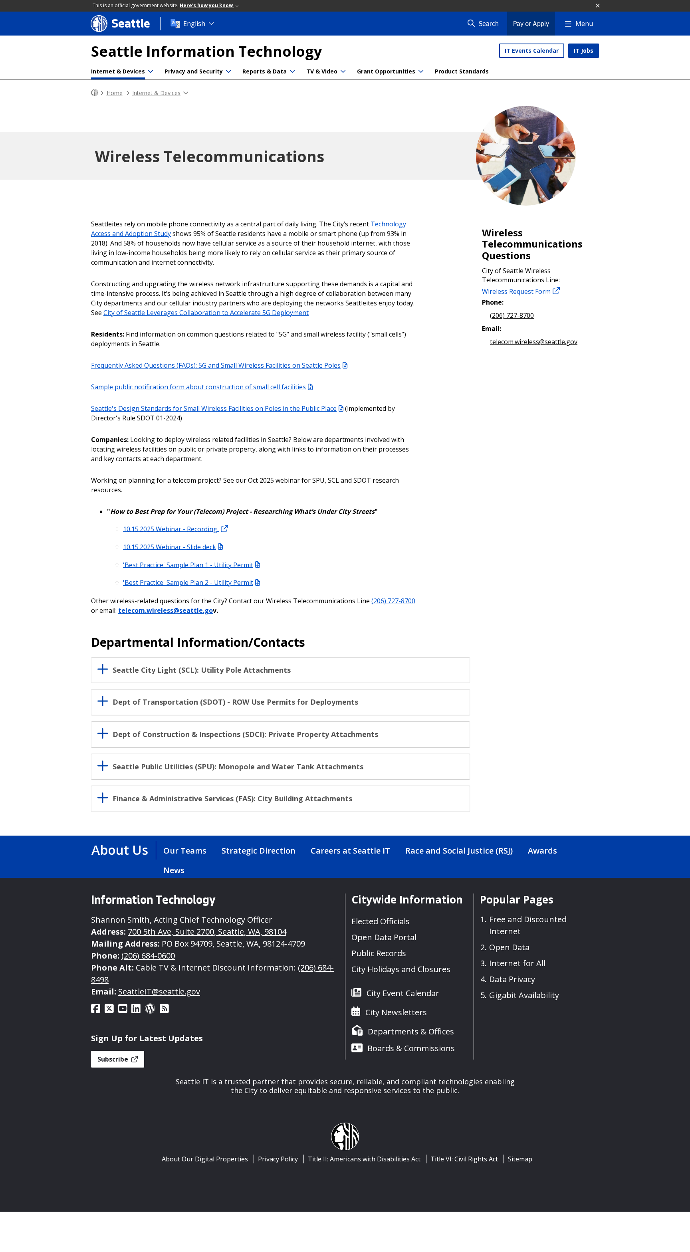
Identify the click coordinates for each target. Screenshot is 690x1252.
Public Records (378, 953)
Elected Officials (380, 921)
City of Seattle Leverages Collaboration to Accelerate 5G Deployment (206, 312)
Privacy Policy (278, 1159)
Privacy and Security (194, 71)
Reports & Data (264, 71)
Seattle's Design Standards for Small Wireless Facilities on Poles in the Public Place (214, 408)
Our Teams (184, 850)
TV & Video (321, 71)
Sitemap (520, 1159)
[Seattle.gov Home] (94, 93)
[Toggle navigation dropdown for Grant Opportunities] (421, 71)
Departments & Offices (411, 1031)
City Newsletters (396, 1012)
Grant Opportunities (386, 71)
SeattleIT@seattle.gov (159, 991)
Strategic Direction (258, 850)
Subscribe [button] (113, 1059)
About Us (119, 849)
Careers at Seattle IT (350, 850)
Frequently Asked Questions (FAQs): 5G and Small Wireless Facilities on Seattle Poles (216, 365)
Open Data (509, 947)
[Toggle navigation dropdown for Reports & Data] (292, 71)
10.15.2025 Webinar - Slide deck (169, 546)
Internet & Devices (118, 71)
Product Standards (462, 71)
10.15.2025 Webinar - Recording (171, 528)
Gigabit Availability (524, 995)
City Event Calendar (403, 993)
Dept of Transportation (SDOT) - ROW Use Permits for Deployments (235, 702)
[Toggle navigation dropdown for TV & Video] (343, 71)
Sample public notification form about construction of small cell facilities (198, 386)
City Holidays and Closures (400, 969)
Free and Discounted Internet (528, 925)
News (173, 870)
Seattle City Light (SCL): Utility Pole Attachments (202, 670)
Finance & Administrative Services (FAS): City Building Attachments (232, 798)
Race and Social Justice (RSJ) (459, 850)
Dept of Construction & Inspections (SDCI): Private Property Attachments (245, 734)
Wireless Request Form (516, 291)
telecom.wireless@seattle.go (165, 610)
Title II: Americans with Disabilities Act (364, 1159)
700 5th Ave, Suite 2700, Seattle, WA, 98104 (207, 931)
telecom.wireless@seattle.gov (533, 341)
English (194, 23)
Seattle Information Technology (206, 51)
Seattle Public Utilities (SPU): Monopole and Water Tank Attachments (238, 766)
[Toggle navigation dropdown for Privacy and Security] (228, 71)
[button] (598, 6)
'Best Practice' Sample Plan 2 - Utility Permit (188, 582)
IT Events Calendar (532, 50)
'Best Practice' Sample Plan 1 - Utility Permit (188, 564)
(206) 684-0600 (148, 955)
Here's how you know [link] (207, 5)
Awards (542, 850)
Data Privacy (512, 979)
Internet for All (517, 963)
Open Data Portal (383, 937)
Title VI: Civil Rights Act (464, 1159)
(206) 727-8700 (393, 600)
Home (115, 92)
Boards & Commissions (411, 1048)
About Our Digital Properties (205, 1159)
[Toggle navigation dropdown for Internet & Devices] (151, 71)
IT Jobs (583, 50)
